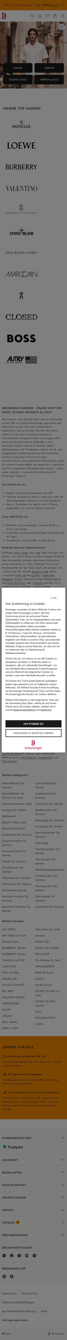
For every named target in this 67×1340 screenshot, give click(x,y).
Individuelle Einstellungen (33, 733)
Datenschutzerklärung (24, 710)
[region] (33, 670)
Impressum (45, 710)
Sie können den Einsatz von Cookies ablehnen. (31, 694)
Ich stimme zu (33, 723)
